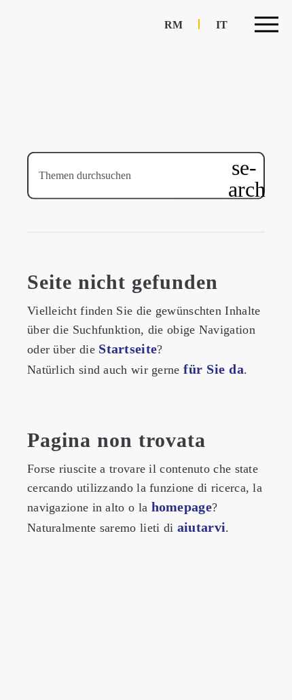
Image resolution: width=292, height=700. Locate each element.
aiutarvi (201, 527)
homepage (181, 506)
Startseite (127, 348)
